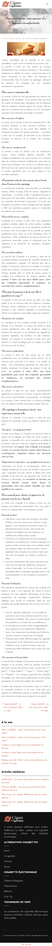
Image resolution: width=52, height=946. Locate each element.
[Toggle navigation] (47, 4)
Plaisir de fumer (9, 38)
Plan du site (26, 944)
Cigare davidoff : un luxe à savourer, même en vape (13, 707)
